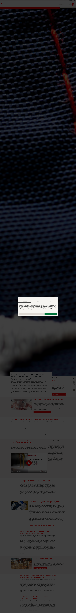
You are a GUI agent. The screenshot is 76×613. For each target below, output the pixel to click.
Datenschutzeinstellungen (42, 310)
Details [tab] (38, 301)
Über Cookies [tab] (51, 301)
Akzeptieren (51, 314)
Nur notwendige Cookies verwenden (25, 314)
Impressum (30, 310)
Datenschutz (35, 310)
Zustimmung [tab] (25, 301)
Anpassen (37, 314)
